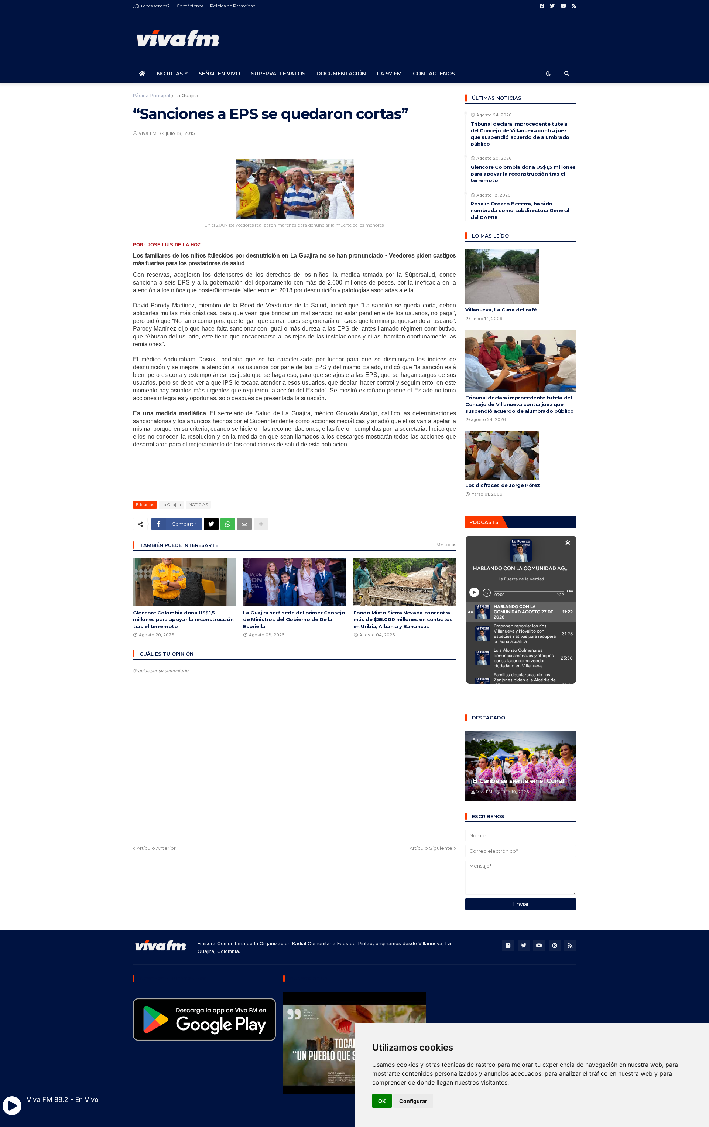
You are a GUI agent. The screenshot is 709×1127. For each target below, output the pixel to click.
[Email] (244, 524)
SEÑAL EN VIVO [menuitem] (219, 73)
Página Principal (151, 95)
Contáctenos (190, 5)
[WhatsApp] (227, 524)
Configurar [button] (413, 1101)
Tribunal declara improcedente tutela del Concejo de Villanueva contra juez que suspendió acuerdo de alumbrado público (519, 134)
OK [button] (382, 1101)
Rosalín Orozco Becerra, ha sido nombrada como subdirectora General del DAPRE (519, 210)
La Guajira (186, 95)
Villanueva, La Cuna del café (501, 310)
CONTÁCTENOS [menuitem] (434, 73)
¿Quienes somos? (151, 5)
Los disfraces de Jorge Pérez (502, 485)
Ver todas (446, 544)
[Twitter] (211, 524)
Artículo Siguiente (431, 848)
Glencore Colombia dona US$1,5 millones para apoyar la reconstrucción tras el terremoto (183, 619)
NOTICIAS (198, 504)
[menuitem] (142, 73)
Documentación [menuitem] (341, 73)
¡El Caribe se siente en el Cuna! (517, 780)
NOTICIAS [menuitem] (170, 73)
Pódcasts (484, 522)
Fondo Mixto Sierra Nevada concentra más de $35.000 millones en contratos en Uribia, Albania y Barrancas (403, 619)
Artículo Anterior (156, 848)
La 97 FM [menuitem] (389, 73)
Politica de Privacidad (233, 5)
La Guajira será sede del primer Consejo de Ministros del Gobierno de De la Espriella (294, 619)
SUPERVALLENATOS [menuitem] (278, 73)
